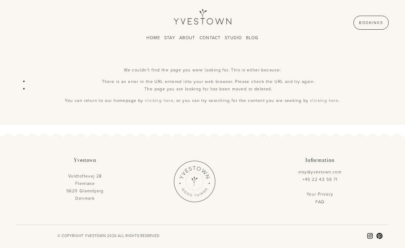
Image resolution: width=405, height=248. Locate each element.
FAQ (320, 201)
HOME (153, 37)
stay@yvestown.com (320, 172)
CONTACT (210, 37)
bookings (371, 22)
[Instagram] (370, 236)
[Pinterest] (379, 236)
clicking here (159, 100)
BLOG (252, 37)
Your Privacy (320, 194)
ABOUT (187, 37)
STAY (170, 37)
